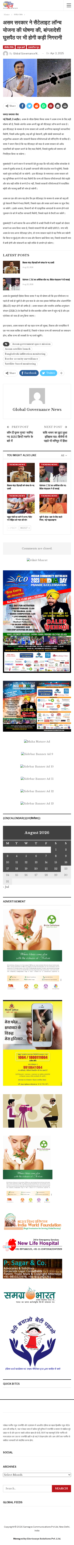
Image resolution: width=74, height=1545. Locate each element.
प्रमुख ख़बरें (21, 47)
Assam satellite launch (17, 349)
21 (46, 868)
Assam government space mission (31, 344)
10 (7, 862)
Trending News (16, 464)
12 (26, 862)
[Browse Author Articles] (37, 396)
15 (55, 862)
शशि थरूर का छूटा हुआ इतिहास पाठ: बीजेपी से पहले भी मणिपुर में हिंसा (55, 437)
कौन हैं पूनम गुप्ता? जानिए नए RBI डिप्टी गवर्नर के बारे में (20, 437)
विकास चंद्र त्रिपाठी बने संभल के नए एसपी (38, 262)
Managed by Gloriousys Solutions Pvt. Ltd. (37, 1538)
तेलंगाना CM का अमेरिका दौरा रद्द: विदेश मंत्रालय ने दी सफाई (46, 279)
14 (46, 862)
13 (36, 862)
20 (36, 868)
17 (7, 868)
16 (66, 862)
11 (16, 862)
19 (26, 868)
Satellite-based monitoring (20, 364)
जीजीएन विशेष (9, 47)
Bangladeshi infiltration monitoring (25, 354)
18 (16, 868)
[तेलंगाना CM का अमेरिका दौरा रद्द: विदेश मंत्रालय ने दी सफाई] (11, 284)
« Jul (6, 887)
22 (55, 868)
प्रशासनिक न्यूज (33, 47)
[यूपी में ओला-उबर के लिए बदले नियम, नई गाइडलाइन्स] (53, 504)
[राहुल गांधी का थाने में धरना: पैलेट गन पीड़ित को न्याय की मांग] (21, 504)
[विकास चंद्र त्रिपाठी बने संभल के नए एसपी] (11, 267)
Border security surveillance (21, 359)
